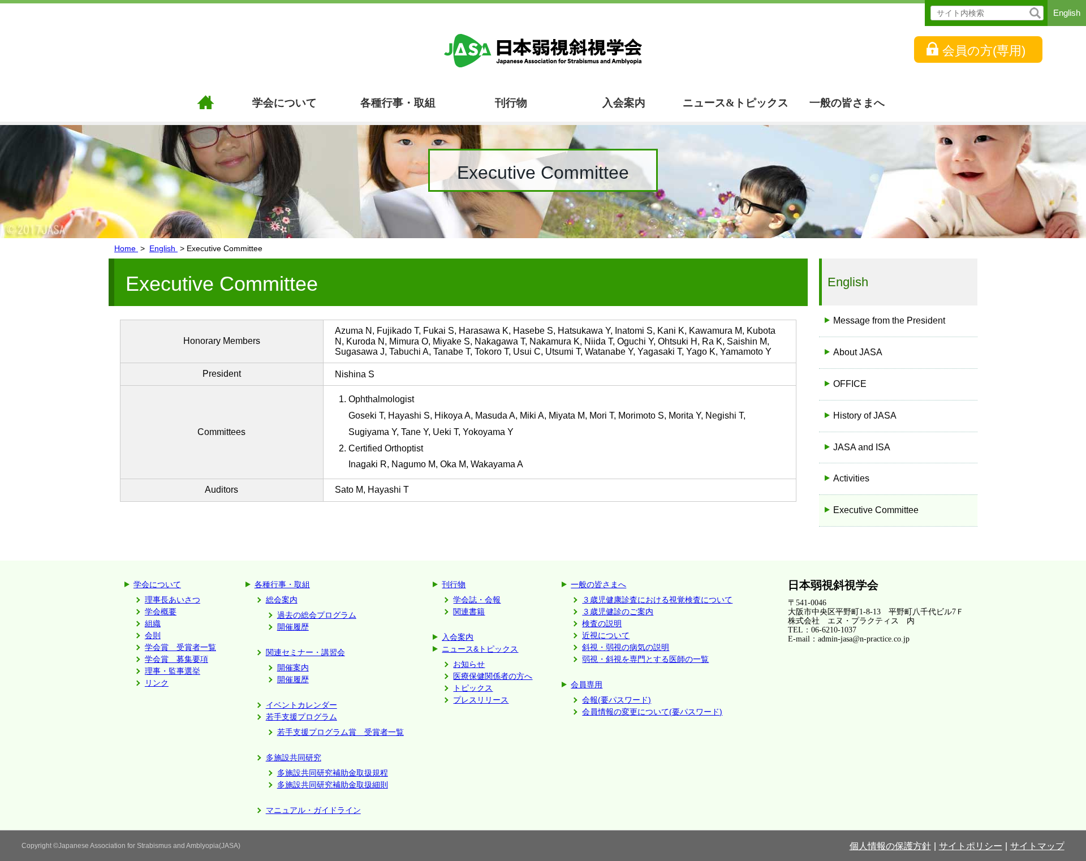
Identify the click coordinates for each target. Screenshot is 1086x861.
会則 (153, 635)
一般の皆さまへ (847, 103)
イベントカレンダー (301, 704)
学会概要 (160, 611)
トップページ (205, 103)
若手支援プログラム (301, 716)
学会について (284, 103)
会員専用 (586, 684)
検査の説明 (602, 623)
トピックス (473, 687)
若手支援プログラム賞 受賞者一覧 (340, 732)
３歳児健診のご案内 (617, 611)
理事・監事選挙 (172, 670)
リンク (157, 682)
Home (126, 248)
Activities (851, 478)
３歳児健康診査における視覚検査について (657, 599)
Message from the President (889, 320)
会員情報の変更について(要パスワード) (652, 711)
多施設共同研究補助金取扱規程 (332, 772)
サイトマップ (1037, 846)
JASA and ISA (861, 447)
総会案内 (282, 599)
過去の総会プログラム (316, 614)
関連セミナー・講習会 (305, 652)
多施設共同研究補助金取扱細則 (332, 784)
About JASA (857, 352)
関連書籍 (469, 611)
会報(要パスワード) (616, 699)
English (1066, 13)
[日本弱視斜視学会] (543, 50)
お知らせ (469, 664)
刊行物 (511, 103)
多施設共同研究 (293, 757)
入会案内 (623, 103)
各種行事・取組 (398, 103)
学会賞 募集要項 (176, 659)
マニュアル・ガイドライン (313, 810)
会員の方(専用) (983, 51)
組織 (153, 623)
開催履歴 (293, 626)
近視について (606, 635)
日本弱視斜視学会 (833, 585)
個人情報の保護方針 (890, 846)
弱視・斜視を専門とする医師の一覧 (645, 659)
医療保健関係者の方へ (492, 676)
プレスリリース (480, 699)
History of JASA (865, 415)
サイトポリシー (970, 846)
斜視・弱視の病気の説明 (625, 647)
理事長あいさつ (172, 599)
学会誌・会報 (477, 599)
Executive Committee (876, 510)
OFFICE (850, 384)
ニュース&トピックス (735, 103)
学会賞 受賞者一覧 (180, 647)
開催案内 (293, 667)
